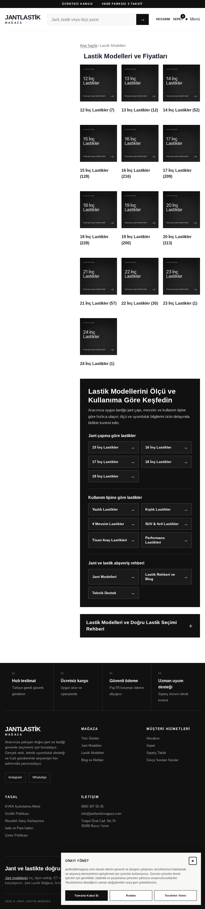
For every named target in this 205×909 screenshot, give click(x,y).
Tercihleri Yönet (175, 895)
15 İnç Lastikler (105, 447)
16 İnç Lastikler (158, 447)
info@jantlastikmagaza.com (101, 814)
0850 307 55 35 (92, 806)
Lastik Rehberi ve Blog (160, 576)
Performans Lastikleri (155, 540)
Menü (195, 19)
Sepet (178, 19)
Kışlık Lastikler (157, 509)
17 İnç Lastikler (105, 462)
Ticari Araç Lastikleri (109, 540)
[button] (193, 861)
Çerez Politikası (16, 835)
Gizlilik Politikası (17, 814)
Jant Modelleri (104, 577)
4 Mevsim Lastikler (108, 524)
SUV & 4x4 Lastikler (161, 524)
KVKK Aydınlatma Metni (22, 806)
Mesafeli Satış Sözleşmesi (24, 821)
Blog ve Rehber (92, 760)
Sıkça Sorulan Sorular (162, 760)
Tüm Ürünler (90, 738)
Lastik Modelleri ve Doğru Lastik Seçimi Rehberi (131, 626)
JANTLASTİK (22, 19)
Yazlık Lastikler (105, 509)
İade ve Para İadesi (19, 828)
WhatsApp (39, 777)
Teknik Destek (104, 593)
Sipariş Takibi (156, 753)
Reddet (131, 895)
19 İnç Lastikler (105, 476)
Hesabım (163, 19)
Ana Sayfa (88, 46)
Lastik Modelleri (92, 753)
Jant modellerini (16, 878)
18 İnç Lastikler (158, 462)
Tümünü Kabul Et (86, 895)
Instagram (15, 777)
